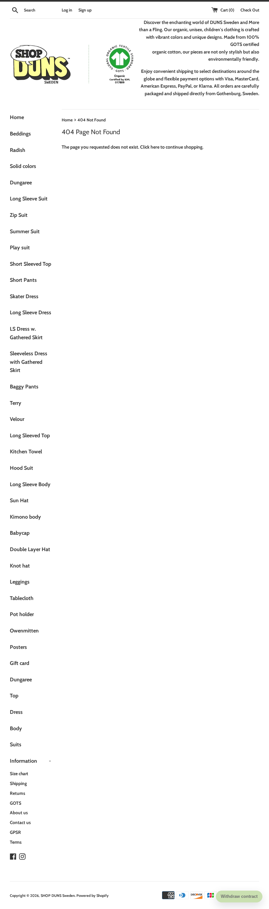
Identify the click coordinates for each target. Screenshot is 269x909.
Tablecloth (21, 598)
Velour (17, 419)
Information (30, 761)
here (155, 147)
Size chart (19, 773)
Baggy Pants (24, 386)
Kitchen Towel (26, 451)
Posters (18, 647)
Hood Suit (21, 468)
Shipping (18, 783)
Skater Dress (24, 296)
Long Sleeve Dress (30, 312)
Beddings (20, 134)
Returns (17, 793)
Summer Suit (25, 231)
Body (16, 728)
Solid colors (23, 166)
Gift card (19, 663)
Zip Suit (19, 215)
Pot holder (22, 614)
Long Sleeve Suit (29, 199)
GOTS (15, 803)
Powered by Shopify (92, 895)
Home (17, 117)
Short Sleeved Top (30, 264)
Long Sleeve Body (30, 484)
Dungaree (21, 182)
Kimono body (25, 517)
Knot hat (20, 566)
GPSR (15, 832)
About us (19, 812)
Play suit (20, 247)
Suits (15, 744)
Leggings (20, 582)
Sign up (85, 10)
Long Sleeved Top (30, 435)
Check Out (249, 10)
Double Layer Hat (30, 549)
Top (14, 695)
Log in (67, 10)
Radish (17, 150)
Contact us (20, 822)
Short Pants (23, 280)
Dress (16, 712)
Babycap (20, 533)
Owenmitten (24, 631)
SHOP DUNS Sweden (58, 895)
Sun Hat (19, 500)
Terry (15, 403)
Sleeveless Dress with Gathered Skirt (28, 361)
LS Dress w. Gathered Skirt (26, 333)
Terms (16, 842)
